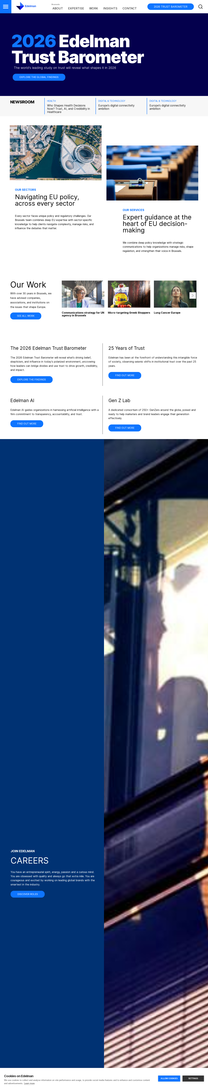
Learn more (29, 1083)
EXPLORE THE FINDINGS (31, 379)
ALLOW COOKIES (169, 1078)
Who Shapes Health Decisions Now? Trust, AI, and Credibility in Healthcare (68, 109)
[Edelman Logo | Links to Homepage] (21, 7)
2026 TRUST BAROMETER (170, 6)
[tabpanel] (129, 304)
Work (93, 8)
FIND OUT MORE (124, 375)
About (57, 8)
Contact (130, 8)
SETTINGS (193, 1078)
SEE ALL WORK (25, 315)
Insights (110, 8)
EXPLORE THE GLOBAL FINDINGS (39, 77)
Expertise (76, 8)
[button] (5, 6)
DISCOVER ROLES (27, 894)
